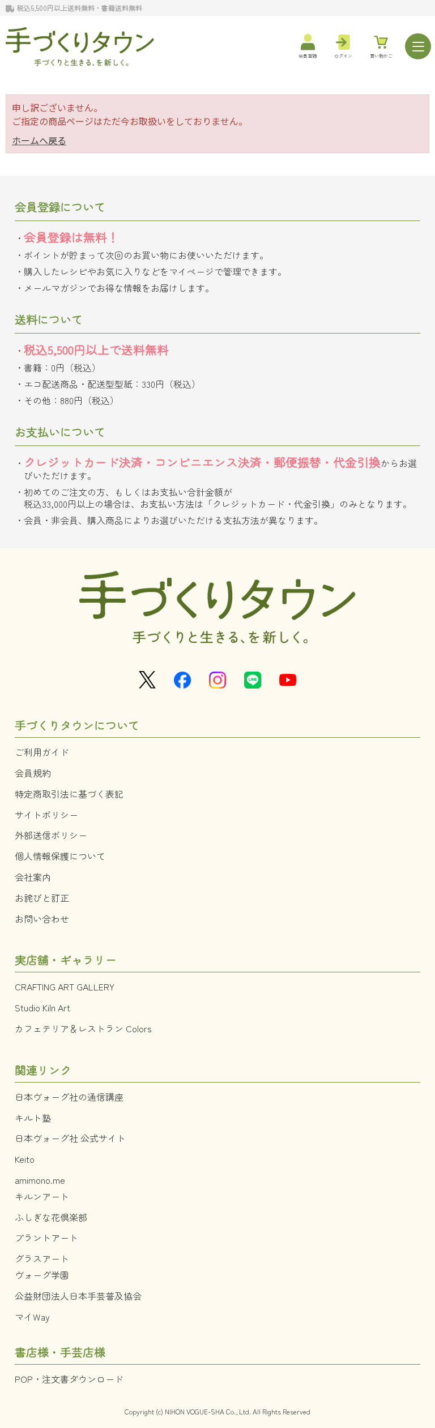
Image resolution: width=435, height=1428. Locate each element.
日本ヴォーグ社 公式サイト (70, 1138)
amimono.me (40, 1180)
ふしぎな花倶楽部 (51, 1217)
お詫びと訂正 (42, 898)
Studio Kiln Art (42, 1007)
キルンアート (42, 1196)
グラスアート (42, 1258)
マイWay (32, 1316)
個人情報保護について (60, 856)
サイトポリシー (46, 814)
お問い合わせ (42, 918)
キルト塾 (33, 1117)
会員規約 (33, 773)
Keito (25, 1159)
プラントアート (46, 1237)
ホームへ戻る (39, 140)
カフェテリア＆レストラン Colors (83, 1028)
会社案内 (33, 877)
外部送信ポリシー (51, 835)
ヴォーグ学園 (42, 1275)
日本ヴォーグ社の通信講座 (69, 1097)
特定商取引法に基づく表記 (69, 793)
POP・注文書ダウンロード (69, 1379)
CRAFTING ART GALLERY (64, 986)
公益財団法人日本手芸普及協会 (78, 1295)
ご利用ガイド (42, 752)
